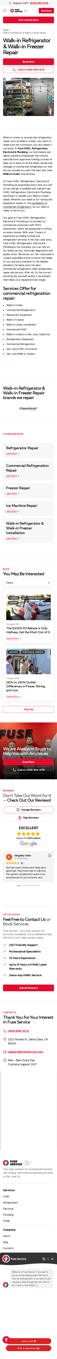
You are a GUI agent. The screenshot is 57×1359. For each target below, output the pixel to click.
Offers (13, 603)
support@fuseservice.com (25, 1051)
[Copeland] (28, 409)
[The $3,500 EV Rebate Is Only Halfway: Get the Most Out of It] (28, 607)
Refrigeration (10, 1202)
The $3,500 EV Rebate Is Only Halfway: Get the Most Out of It (28, 630)
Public (6, 1220)
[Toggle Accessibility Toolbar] (6, 1340)
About (6, 1236)
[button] (46, 10)
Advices (14, 598)
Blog (5, 1242)
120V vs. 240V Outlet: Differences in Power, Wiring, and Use (26, 686)
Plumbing (8, 1214)
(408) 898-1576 (39, 3)
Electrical (8, 1208)
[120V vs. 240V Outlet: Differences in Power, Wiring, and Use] (28, 661)
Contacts (8, 1248)
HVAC (6, 1196)
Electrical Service (33, 598)
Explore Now (12, 638)
